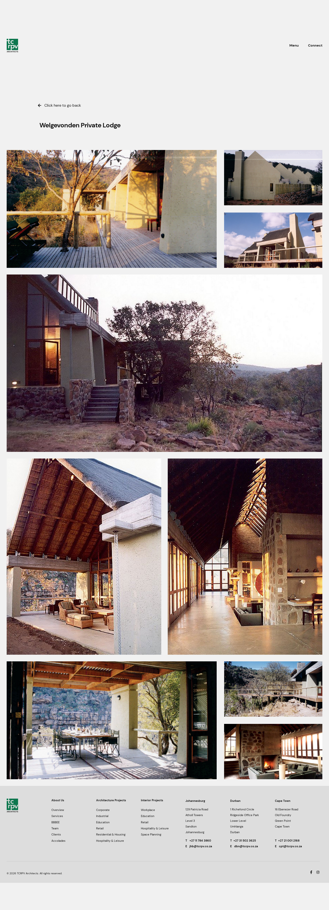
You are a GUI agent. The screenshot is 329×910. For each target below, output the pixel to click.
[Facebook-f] (311, 872)
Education (103, 822)
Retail (100, 828)
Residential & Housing (110, 834)
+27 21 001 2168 (288, 841)
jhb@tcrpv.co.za (200, 846)
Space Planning (151, 834)
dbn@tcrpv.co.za (246, 846)
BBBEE (55, 822)
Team (54, 828)
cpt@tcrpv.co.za (290, 846)
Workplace (148, 810)
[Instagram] (318, 872)
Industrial (102, 816)
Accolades (58, 841)
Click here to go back (62, 105)
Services (57, 816)
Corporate (103, 810)
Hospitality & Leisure (110, 841)
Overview (57, 810)
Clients (56, 834)
